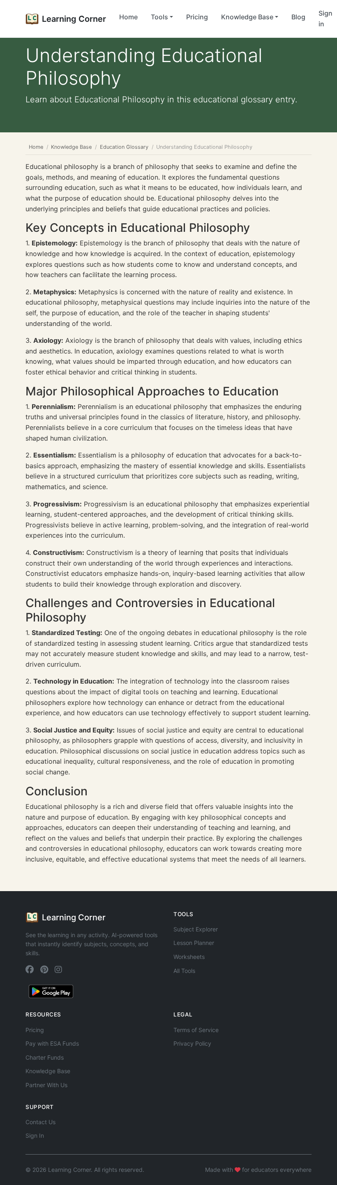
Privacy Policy (192, 1043)
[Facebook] (29, 970)
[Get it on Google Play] (50, 991)
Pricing (197, 17)
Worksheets (189, 956)
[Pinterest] (44, 970)
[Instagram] (58, 970)
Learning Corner (74, 19)
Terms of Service (196, 1029)
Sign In (34, 1135)
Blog (298, 17)
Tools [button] (159, 17)
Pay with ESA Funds (52, 1043)
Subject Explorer (195, 929)
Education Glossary (124, 147)
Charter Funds (44, 1057)
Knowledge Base (71, 147)
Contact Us (40, 1121)
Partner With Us (46, 1084)
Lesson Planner (193, 942)
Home (128, 17)
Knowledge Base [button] (247, 17)
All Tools (184, 970)
